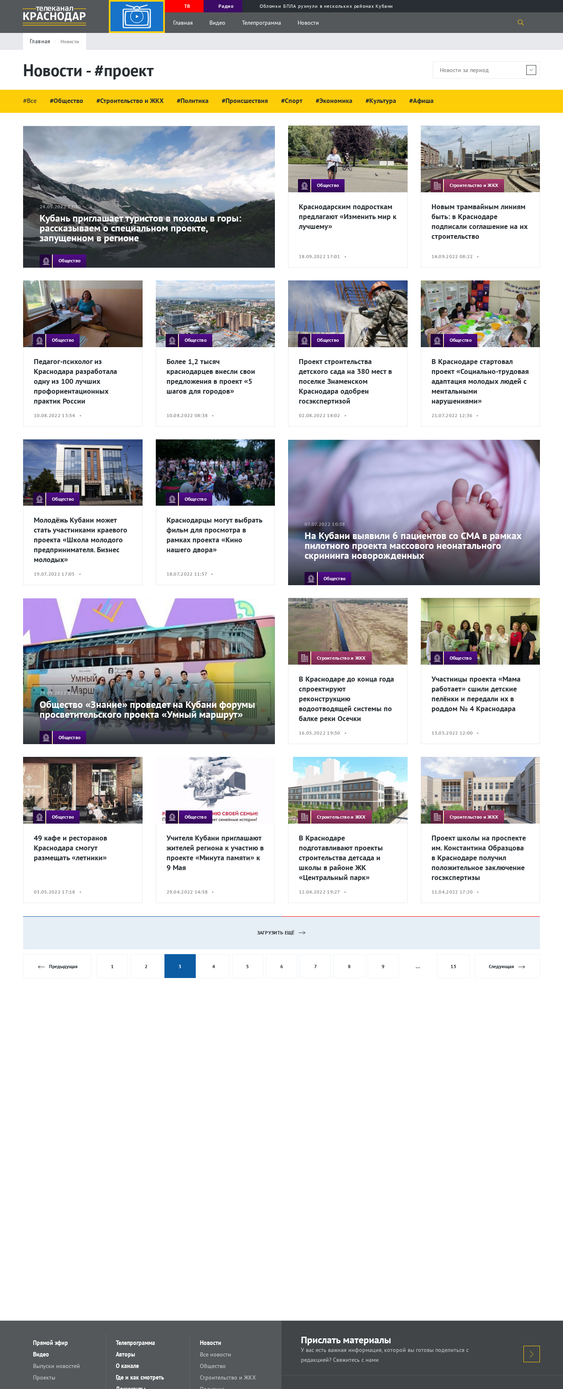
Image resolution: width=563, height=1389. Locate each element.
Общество (213, 1366)
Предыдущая (63, 966)
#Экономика (334, 100)
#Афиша (421, 100)
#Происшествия (245, 100)
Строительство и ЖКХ (228, 1377)
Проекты (44, 1377)
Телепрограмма (261, 22)
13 (453, 966)
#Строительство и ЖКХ (130, 100)
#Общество (66, 100)
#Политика (193, 100)
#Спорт (292, 100)
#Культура (381, 100)
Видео (217, 22)
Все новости (215, 1354)
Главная (183, 22)
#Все (30, 100)
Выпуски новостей (56, 1366)
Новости (308, 22)
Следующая (501, 966)
